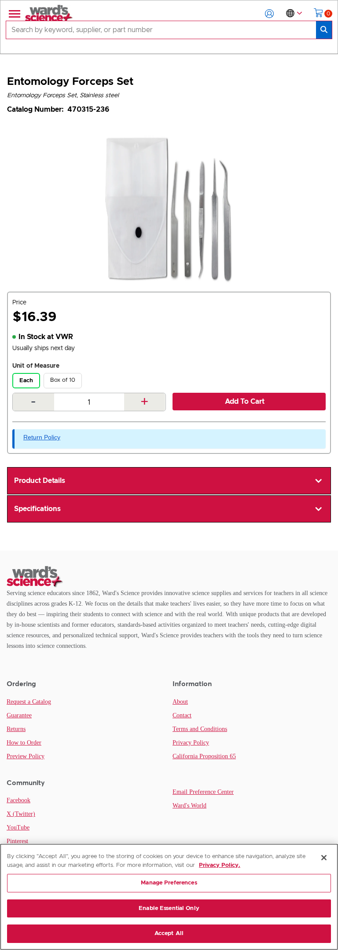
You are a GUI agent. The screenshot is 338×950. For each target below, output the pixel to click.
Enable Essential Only (169, 908)
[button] (269, 13)
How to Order (24, 742)
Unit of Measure (35, 366)
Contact (182, 715)
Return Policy (41, 437)
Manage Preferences (169, 883)
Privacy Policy (191, 742)
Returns (16, 729)
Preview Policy (25, 756)
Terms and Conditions (200, 729)
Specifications (37, 508)
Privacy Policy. (219, 865)
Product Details (39, 480)
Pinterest (17, 841)
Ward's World (189, 805)
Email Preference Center (203, 792)
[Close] (324, 857)
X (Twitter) (21, 814)
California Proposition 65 (204, 756)
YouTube (18, 827)
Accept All (169, 933)
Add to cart (245, 401)
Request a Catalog (29, 701)
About (180, 701)
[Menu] (14, 14)
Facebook (18, 800)
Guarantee (19, 715)
